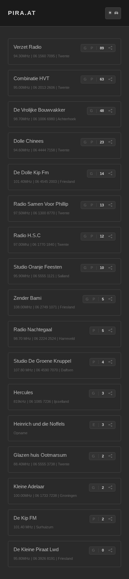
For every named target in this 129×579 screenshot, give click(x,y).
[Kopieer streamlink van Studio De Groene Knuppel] (110, 362)
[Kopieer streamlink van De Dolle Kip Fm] (110, 173)
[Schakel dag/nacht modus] (110, 13)
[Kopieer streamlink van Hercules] (110, 393)
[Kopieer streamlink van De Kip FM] (110, 519)
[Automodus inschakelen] (116, 13)
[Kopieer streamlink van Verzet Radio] (110, 48)
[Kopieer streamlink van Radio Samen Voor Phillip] (110, 205)
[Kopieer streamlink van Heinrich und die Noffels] (110, 425)
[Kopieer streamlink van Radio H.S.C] (110, 236)
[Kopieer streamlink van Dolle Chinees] (110, 142)
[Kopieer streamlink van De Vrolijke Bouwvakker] (110, 111)
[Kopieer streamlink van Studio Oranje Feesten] (110, 268)
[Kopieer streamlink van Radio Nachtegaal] (110, 330)
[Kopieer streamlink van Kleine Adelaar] (110, 487)
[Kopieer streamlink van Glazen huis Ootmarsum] (110, 456)
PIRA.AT (22, 13)
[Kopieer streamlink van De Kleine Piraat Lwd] (110, 550)
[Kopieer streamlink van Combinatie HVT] (110, 79)
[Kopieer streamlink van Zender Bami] (110, 299)
